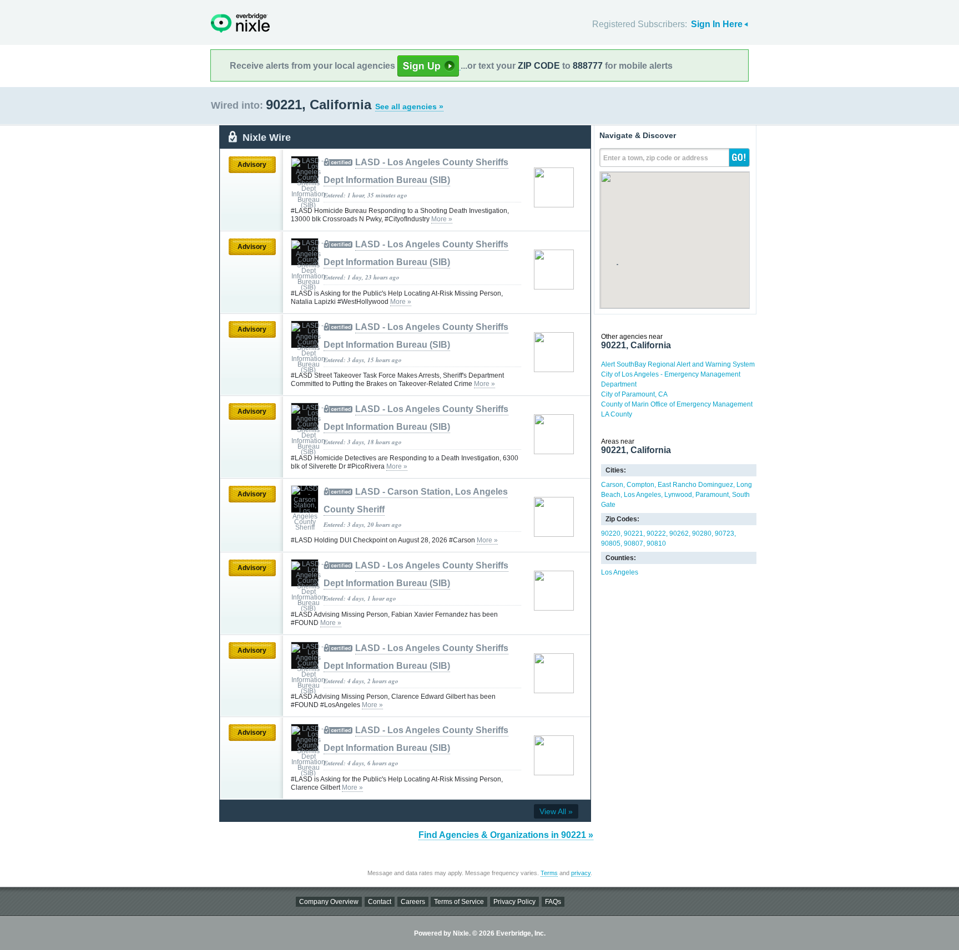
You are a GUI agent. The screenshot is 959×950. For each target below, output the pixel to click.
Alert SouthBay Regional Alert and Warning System (678, 364)
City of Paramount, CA (634, 394)
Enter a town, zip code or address (655, 158)
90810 (656, 543)
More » (441, 219)
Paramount (712, 495)
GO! (739, 157)
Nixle (240, 23)
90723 (724, 533)
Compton (640, 485)
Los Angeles (642, 495)
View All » (556, 811)
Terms (549, 873)
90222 (656, 533)
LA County (616, 414)
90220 (610, 533)
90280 (701, 533)
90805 (610, 543)
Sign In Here (717, 24)
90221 (633, 533)
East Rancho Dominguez (695, 485)
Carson (612, 485)
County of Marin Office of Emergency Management (677, 404)
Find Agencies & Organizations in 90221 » (505, 835)
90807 (633, 543)
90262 (679, 533)
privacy (580, 873)
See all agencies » (409, 106)
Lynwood (678, 495)
